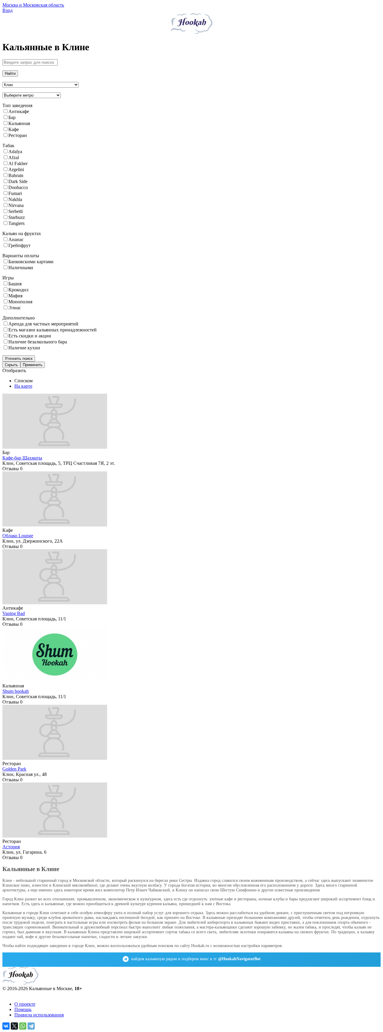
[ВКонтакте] (6, 1026)
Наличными (20, 267)
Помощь (22, 1009)
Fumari (15, 193)
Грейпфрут (19, 245)
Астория (11, 846)
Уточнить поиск (19, 358)
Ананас (16, 239)
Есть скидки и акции (29, 335)
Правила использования (39, 1014)
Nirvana (16, 205)
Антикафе (18, 111)
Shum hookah (15, 691)
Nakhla (15, 199)
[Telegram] (31, 1026)
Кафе (13, 129)
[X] (14, 1026)
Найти (10, 73)
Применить (32, 365)
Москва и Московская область (33, 4)
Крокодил (18, 289)
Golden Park (14, 768)
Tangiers (16, 223)
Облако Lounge (17, 535)
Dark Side (18, 181)
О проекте (24, 1004)
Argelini (16, 169)
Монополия (20, 301)
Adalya (15, 151)
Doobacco (18, 187)
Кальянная (19, 123)
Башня (15, 283)
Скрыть (11, 365)
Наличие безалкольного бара (37, 341)
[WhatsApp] (22, 1026)
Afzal (13, 157)
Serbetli (15, 211)
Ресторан (17, 135)
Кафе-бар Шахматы (22, 457)
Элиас (14, 307)
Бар (12, 117)
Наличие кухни (24, 347)
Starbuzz (16, 217)
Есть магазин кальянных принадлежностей (52, 329)
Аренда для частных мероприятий (43, 323)
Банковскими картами (31, 261)
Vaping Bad (13, 613)
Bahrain (15, 175)
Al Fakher (18, 163)
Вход (7, 10)
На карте (23, 386)
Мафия (15, 295)
